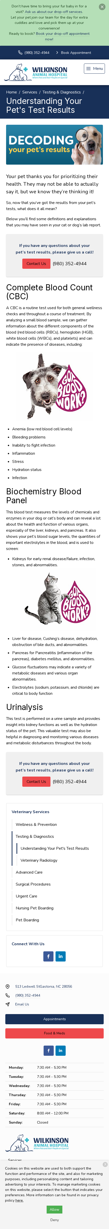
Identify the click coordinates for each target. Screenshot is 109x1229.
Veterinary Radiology (39, 860)
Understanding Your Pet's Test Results (55, 848)
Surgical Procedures (33, 884)
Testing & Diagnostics (62, 92)
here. (19, 1200)
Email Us (22, 1004)
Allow (54, 1209)
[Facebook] (48, 956)
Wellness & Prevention (36, 824)
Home (11, 92)
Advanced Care (29, 872)
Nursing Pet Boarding (34, 908)
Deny (54, 1220)
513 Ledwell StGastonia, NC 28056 (43, 986)
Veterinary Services (30, 812)
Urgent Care (26, 896)
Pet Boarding (27, 920)
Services (29, 92)
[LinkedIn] (61, 956)
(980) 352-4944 (70, 264)
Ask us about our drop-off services (53, 11)
